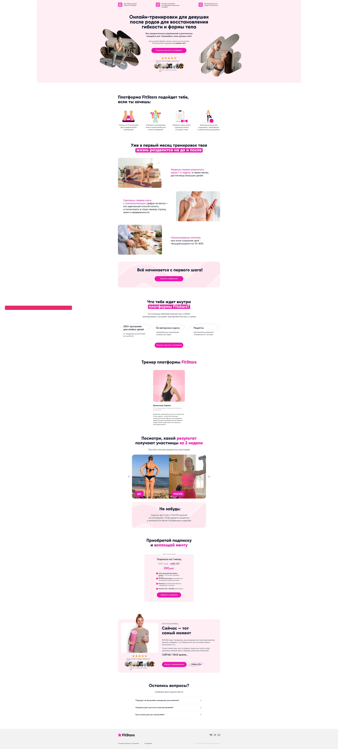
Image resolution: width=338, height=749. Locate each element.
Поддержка (148, 743)
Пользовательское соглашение (128, 743)
